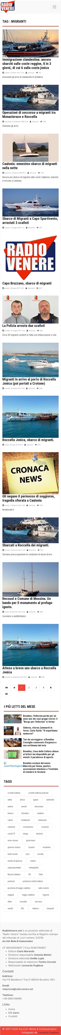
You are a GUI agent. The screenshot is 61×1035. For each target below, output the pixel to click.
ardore (10, 806)
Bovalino (25, 813)
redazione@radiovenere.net (17, 989)
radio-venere (43, 888)
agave (35, 800)
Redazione (31, 288)
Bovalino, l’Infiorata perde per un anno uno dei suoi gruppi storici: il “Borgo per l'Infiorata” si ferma (40, 718)
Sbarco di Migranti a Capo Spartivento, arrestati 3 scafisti (30, 221)
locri (27, 854)
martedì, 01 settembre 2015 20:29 (16, 677)
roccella (23, 901)
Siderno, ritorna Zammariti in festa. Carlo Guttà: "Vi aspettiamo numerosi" (40, 730)
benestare (39, 806)
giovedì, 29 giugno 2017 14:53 (14, 288)
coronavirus (28, 827)
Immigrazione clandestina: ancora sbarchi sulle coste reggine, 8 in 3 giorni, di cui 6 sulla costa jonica (26, 63)
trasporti (50, 908)
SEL (22, 908)
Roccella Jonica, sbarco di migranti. (28, 440)
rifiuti (10, 901)
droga (25, 833)
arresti (24, 806)
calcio (10, 820)
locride (40, 854)
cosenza (45, 827)
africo (22, 800)
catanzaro (42, 820)
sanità (10, 908)
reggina (11, 895)
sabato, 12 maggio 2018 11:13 (14, 228)
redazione (31, 73)
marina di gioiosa (15, 861)
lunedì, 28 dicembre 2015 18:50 (15, 612)
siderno (35, 908)
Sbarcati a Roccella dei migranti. (25, 545)
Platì (41, 874)
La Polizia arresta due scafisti (23, 326)
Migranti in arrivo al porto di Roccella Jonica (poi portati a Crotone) (29, 381)
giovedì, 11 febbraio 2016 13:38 (15, 505)
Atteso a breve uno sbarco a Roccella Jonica (29, 670)
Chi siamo (13, 1012)
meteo (33, 861)
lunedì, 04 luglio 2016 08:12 (14, 445)
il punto (31, 847)
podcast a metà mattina (33, 881)
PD (29, 874)
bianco (10, 813)
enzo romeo (13, 840)
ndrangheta (33, 867)
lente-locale (13, 854)
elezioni (39, 833)
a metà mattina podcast (38, 793)
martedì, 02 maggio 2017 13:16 (15, 331)
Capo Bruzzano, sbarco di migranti (27, 283)
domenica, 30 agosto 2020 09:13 (15, 173)
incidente (46, 847)
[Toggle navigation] (54, 7)
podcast (11, 881)
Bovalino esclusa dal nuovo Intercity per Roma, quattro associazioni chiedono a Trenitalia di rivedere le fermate (40, 767)
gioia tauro (30, 840)
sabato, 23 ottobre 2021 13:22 (14, 73)
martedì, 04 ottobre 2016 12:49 (14, 388)
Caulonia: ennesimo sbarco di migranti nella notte (29, 166)
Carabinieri (25, 820)
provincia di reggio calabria (19, 888)
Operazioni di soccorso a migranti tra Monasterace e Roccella (29, 114)
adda (10, 800)
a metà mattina (14, 793)
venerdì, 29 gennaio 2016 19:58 (15, 550)
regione (46, 895)
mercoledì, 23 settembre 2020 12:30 (16, 122)
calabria (40, 813)
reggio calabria (28, 895)
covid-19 (11, 833)
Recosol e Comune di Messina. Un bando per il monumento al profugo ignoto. (27, 603)
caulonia (11, 827)
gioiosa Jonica (14, 847)
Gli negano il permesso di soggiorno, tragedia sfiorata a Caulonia (28, 498)
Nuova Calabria (14, 874)
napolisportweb (14, 867)
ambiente (50, 800)
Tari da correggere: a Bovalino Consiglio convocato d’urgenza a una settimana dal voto (39, 742)
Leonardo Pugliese (48, 1032)
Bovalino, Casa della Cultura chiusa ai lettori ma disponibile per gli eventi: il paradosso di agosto (40, 754)
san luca (38, 901)
